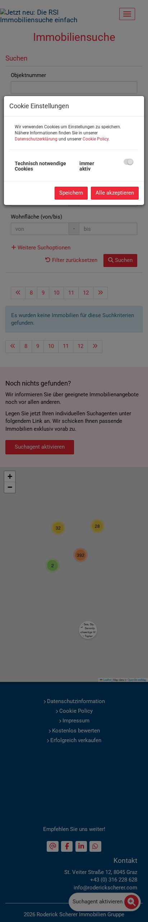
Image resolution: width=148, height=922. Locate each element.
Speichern (71, 193)
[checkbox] (128, 162)
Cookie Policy (95, 139)
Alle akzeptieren (115, 193)
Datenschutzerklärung (36, 139)
